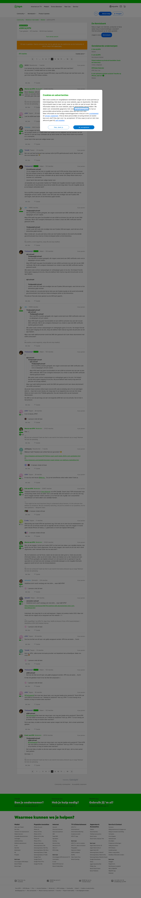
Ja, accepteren (83, 127)
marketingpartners (81, 109)
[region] (71, 110)
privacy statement (51, 116)
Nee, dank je (58, 127)
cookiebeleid (93, 113)
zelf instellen (59, 120)
